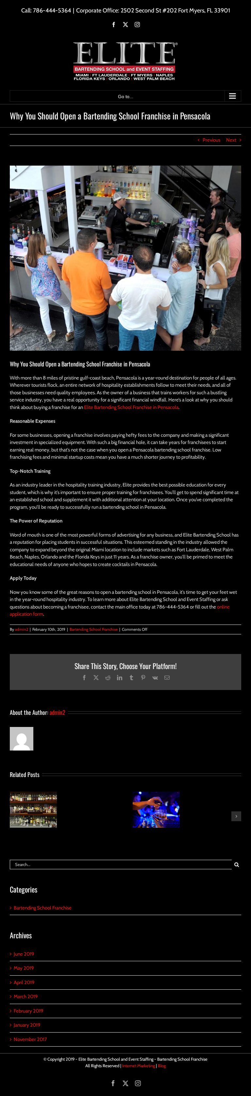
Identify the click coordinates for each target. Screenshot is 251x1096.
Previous (211, 140)
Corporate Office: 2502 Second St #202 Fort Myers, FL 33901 (153, 10)
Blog (162, 1065)
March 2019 (26, 996)
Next (231, 140)
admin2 (21, 629)
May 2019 (24, 968)
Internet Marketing (138, 1065)
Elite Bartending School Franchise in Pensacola (131, 407)
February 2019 (28, 1011)
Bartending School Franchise (94, 629)
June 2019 (24, 954)
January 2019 (27, 1025)
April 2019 (24, 982)
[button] (15, 816)
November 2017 (30, 1039)
